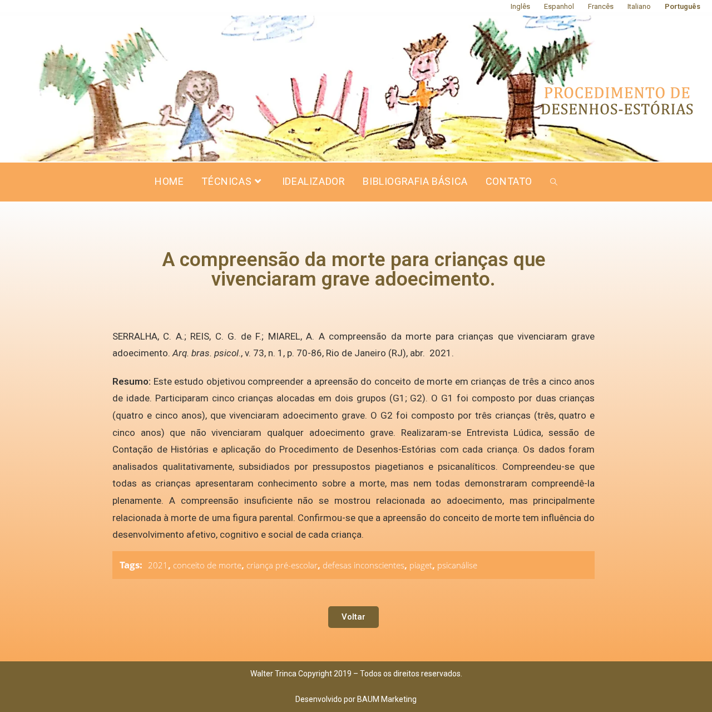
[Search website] (553, 182)
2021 (158, 565)
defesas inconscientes (363, 565)
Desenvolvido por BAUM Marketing (356, 699)
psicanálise (457, 565)
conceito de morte (207, 565)
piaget (420, 565)
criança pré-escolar (282, 565)
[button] (353, 617)
